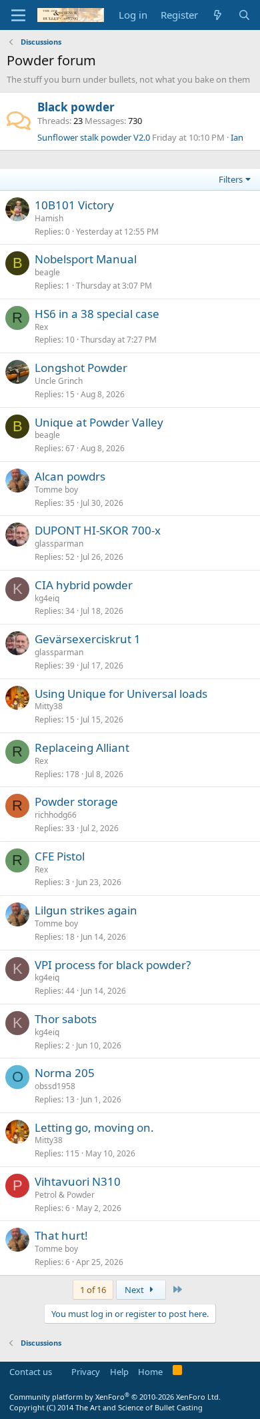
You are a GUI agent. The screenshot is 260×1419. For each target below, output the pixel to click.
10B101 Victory (74, 205)
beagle (47, 272)
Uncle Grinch (59, 381)
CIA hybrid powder (84, 585)
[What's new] (218, 15)
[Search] (244, 15)
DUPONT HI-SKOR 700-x (98, 530)
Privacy (85, 1372)
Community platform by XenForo (115, 1397)
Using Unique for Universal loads (121, 693)
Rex (41, 327)
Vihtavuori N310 (78, 1181)
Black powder (76, 107)
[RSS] (177, 1372)
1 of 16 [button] (93, 1290)
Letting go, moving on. (94, 1127)
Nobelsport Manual (86, 259)
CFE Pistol (60, 856)
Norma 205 (65, 1072)
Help (119, 1372)
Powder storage (76, 801)
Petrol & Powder (65, 1194)
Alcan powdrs (70, 476)
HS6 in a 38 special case (97, 313)
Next (135, 1290)
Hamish (49, 218)
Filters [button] (231, 179)
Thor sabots (66, 1018)
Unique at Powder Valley (99, 422)
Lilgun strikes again (86, 910)
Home (150, 1372)
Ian (237, 137)
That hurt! (61, 1235)
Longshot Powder (81, 367)
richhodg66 (56, 814)
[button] (18, 15)
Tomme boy (56, 489)
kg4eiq (47, 598)
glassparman (59, 543)
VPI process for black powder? (113, 964)
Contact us (30, 1372)
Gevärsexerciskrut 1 (88, 639)
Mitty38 (49, 706)
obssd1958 (55, 1086)
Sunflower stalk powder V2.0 (93, 137)
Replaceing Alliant (82, 747)
